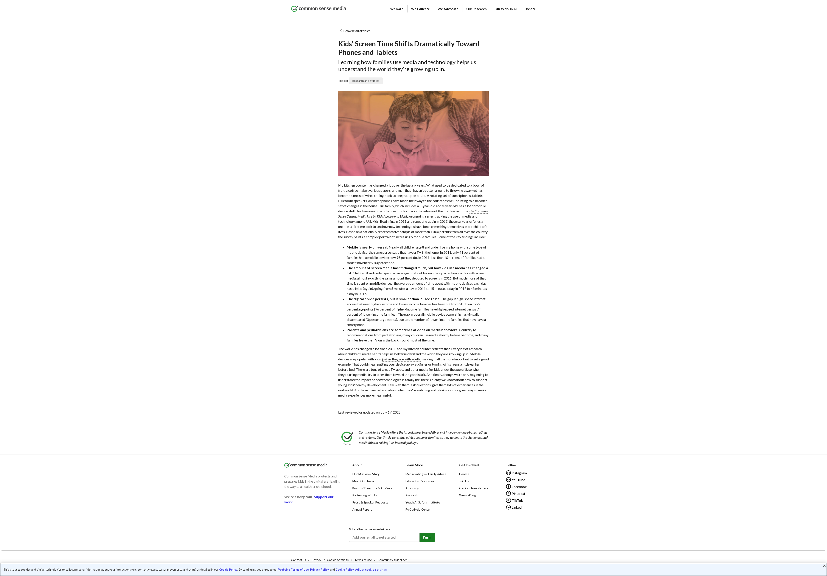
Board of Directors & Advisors (372, 488)
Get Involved (469, 465)
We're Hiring (467, 495)
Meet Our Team (363, 481)
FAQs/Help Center (418, 509)
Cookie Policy (228, 569)
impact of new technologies (381, 380)
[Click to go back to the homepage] (318, 9)
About (357, 465)
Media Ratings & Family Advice (426, 474)
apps (399, 369)
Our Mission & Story (365, 474)
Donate (530, 9)
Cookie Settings (338, 560)
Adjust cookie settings (371, 569)
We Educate (420, 9)
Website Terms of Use (293, 569)
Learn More (414, 465)
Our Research (476, 9)
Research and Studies (365, 80)
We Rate (396, 9)
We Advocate (448, 9)
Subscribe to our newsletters (369, 529)
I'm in (427, 537)
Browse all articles (356, 31)
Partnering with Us (365, 495)
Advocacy (412, 488)
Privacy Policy (319, 569)
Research (412, 495)
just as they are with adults (401, 359)
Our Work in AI (505, 9)
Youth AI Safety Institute (423, 502)
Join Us (464, 481)
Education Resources (420, 481)
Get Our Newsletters (473, 488)
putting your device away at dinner (402, 364)
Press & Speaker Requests (370, 502)
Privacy (316, 560)
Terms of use (363, 560)
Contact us (298, 560)
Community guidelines (392, 560)
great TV (388, 369)
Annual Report (362, 509)
